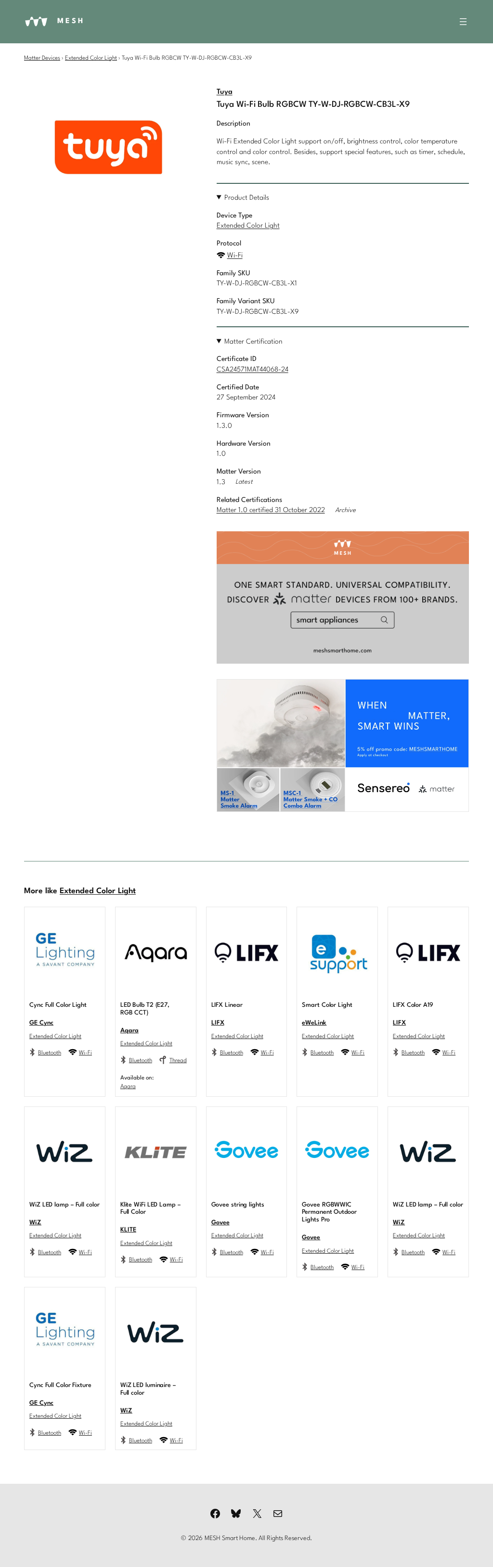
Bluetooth (49, 1053)
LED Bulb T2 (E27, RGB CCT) (144, 1009)
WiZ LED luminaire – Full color (148, 1389)
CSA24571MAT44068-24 (252, 369)
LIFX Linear (227, 1005)
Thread (178, 1061)
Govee (220, 1223)
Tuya (225, 92)
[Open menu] (463, 21)
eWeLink (314, 1023)
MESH (71, 21)
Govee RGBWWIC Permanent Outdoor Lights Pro (329, 1212)
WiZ (35, 1223)
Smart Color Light (327, 1005)
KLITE (128, 1230)
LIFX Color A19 (413, 1005)
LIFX (217, 1023)
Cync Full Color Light (58, 1005)
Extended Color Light (91, 58)
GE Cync (41, 1023)
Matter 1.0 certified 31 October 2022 (271, 510)
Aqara (129, 1031)
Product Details (246, 197)
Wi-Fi (235, 255)
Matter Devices (42, 58)
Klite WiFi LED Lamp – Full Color (150, 1209)
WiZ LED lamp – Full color (64, 1205)
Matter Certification (253, 341)
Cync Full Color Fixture (60, 1385)
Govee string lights (237, 1205)
